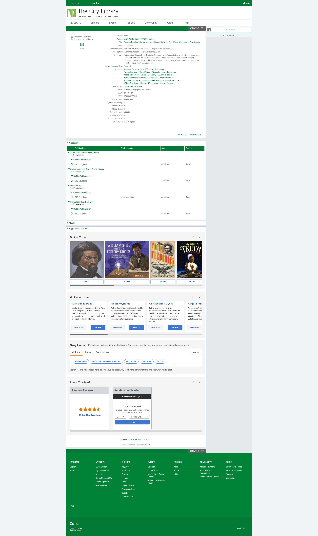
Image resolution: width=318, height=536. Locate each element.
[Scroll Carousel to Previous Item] (193, 237)
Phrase (125, 478)
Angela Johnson (198, 303)
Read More (78, 327)
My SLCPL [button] (75, 22)
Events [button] (113, 22)
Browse (125, 474)
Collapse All (195, 135)
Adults (176, 467)
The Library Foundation (205, 471)
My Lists (99, 474)
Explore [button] (95, 22)
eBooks (125, 493)
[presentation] (87, 259)
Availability (73, 143)
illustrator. (133, 86)
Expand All (182, 135)
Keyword (125, 467)
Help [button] (186, 22)
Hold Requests (102, 482)
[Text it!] (72, 164)
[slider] (136, 285)
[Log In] (244, 3)
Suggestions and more (79, 228)
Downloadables (128, 489)
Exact (124, 482)
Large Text (95, 3)
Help (72, 506)
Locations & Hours (234, 467)
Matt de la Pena (82, 303)
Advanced (126, 470)
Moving (160, 361)
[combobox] (120, 417)
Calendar (151, 467)
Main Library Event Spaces (156, 475)
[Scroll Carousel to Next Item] (199, 237)
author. (139, 39)
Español (73, 470)
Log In (248, 3)
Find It (87, 281)
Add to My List (228, 35)
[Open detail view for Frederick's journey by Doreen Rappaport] (87, 259)
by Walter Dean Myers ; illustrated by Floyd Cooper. (162, 42)
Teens (176, 470)
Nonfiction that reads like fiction (106, 361)
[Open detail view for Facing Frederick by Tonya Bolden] (162, 259)
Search (132, 422)
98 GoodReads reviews (90, 415)
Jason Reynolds (120, 303)
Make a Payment (207, 467)
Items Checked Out (104, 478)
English (73, 467)
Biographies (131, 361)
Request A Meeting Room (156, 481)
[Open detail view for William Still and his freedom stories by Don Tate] (127, 259)
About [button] (170, 22)
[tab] (76, 352)
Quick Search (101, 467)
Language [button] (74, 462)
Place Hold (230, 30)
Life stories (147, 361)
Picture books (81, 361)
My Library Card (102, 470)
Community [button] (151, 22)
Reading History (103, 485)
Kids (176, 474)
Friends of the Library (209, 477)
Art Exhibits (153, 470)
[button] (195, 352)
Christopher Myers (161, 303)
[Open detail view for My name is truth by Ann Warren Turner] (192, 259)
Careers (229, 474)
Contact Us (231, 478)
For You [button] (131, 22)
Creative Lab (127, 496)
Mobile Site (241, 528)
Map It (72, 223)
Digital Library (128, 485)
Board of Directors (234, 470)
